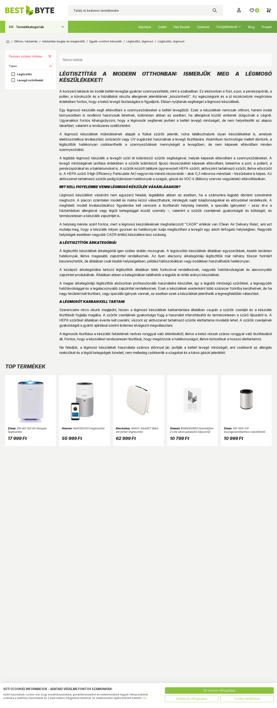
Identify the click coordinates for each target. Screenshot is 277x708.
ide (144, 698)
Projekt (267, 27)
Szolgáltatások (226, 27)
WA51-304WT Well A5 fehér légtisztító (137, 430)
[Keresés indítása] (214, 10)
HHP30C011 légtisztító (83, 428)
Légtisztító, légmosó (139, 41)
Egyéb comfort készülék (105, 41)
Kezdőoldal (8, 41)
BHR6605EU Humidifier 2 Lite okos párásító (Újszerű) (192, 430)
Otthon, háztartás (26, 41)
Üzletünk (203, 27)
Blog (251, 27)
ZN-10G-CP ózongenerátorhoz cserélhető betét (244, 432)
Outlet (162, 27)
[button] (50, 66)
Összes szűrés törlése (25, 56)
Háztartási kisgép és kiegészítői (63, 41)
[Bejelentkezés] (239, 10)
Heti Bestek (182, 27)
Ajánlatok (144, 27)
